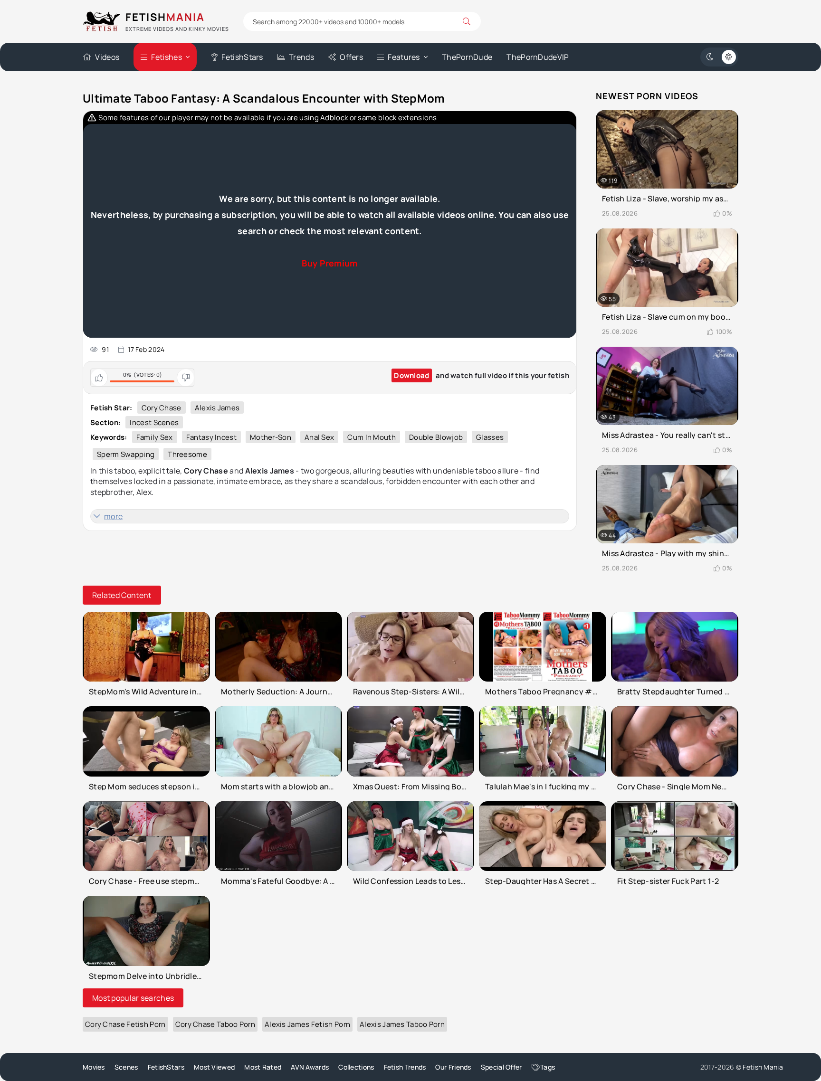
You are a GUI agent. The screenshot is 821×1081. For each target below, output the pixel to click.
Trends (301, 57)
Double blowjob (436, 437)
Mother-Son (270, 437)
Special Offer (501, 1067)
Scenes (126, 1067)
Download (411, 375)
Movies (94, 1067)
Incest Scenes (154, 422)
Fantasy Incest (211, 437)
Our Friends (453, 1067)
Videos (107, 57)
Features (404, 57)
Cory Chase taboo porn (215, 1024)
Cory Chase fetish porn (125, 1024)
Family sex (154, 437)
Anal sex (319, 437)
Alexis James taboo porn (402, 1024)
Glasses (490, 437)
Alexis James (217, 408)
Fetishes (166, 57)
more (113, 516)
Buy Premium (329, 263)
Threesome (187, 454)
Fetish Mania (763, 1067)
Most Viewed (214, 1067)
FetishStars (242, 57)
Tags (547, 1067)
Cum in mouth (371, 437)
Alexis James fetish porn (307, 1024)
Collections (356, 1067)
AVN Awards (310, 1067)
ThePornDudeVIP (537, 57)
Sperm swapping (125, 454)
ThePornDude (467, 57)
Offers (351, 57)
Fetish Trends (405, 1067)
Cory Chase (161, 408)
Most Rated (262, 1067)
